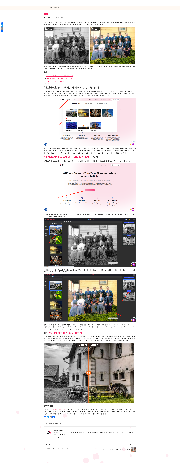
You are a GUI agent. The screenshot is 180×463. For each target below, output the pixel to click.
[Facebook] (1, 22)
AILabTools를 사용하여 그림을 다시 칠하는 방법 (59, 78)
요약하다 (48, 83)
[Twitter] (1, 25)
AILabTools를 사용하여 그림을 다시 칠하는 (68, 157)
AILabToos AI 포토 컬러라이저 (58, 409)
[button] (57, 438)
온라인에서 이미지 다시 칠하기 (64, 333)
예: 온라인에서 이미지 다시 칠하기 (55, 81)
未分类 (45, 14)
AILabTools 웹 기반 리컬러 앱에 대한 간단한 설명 (59, 76)
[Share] (1, 31)
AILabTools (58, 430)
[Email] (1, 28)
